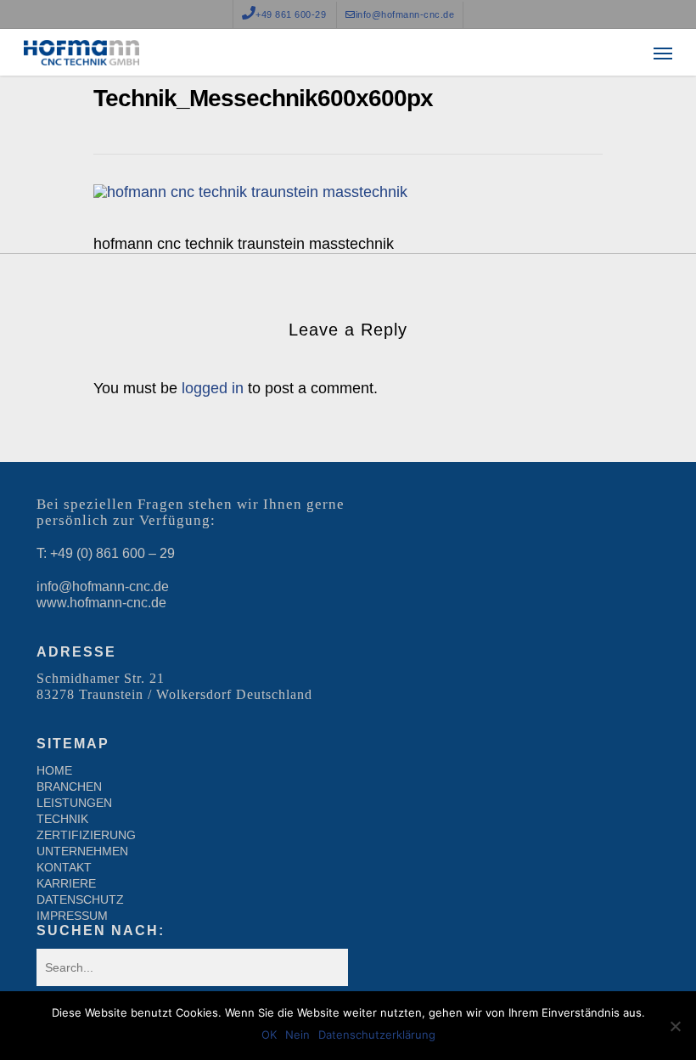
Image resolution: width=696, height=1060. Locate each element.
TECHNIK (62, 819)
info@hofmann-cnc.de (102, 586)
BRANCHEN (69, 786)
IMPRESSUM (72, 915)
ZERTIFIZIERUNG (86, 835)
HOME (54, 770)
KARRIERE (66, 883)
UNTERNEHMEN (82, 851)
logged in (213, 388)
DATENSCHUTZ (80, 899)
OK (269, 1034)
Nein (297, 1034)
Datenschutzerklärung (376, 1034)
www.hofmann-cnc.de (101, 602)
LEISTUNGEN (74, 802)
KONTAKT (64, 867)
